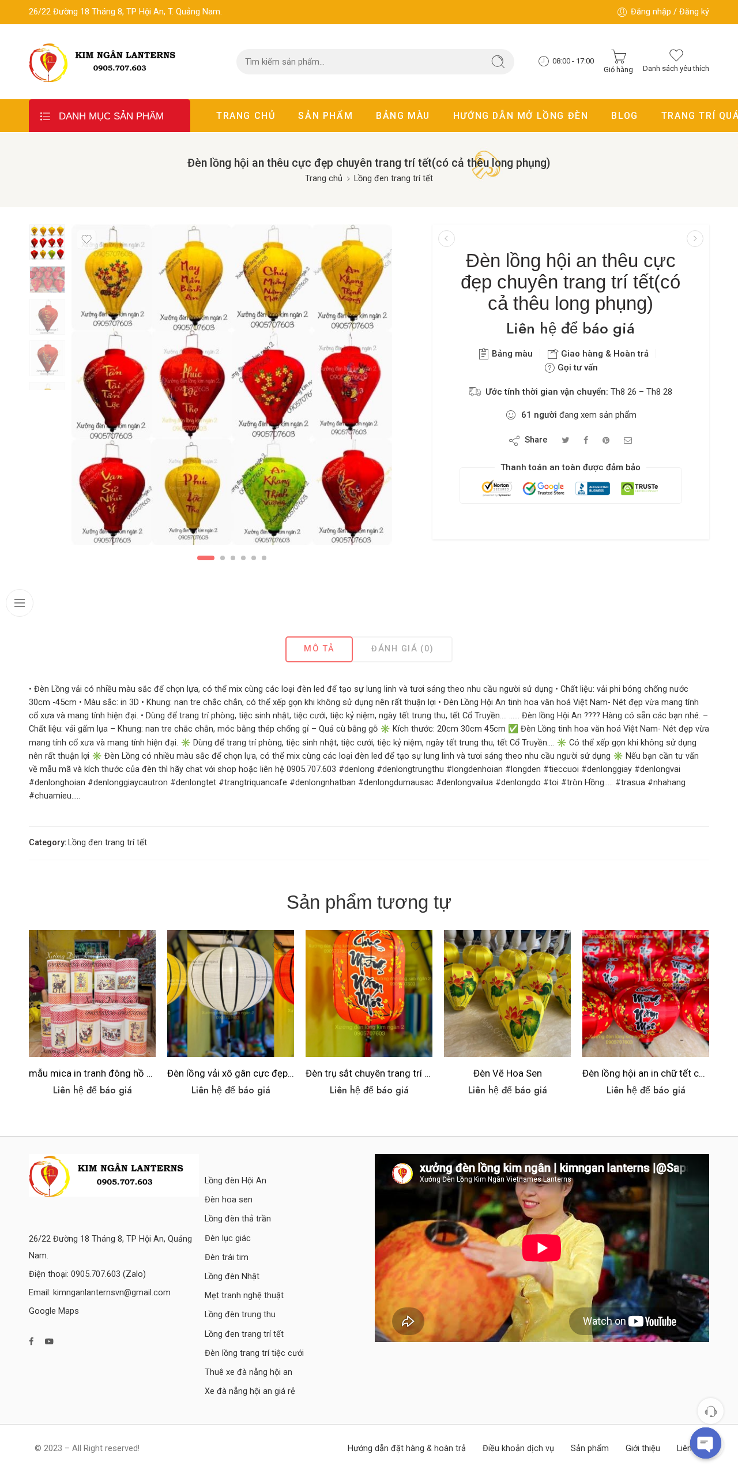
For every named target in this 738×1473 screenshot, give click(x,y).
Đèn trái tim (226, 1257)
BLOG (624, 115)
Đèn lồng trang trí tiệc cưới (254, 1353)
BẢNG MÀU (403, 115)
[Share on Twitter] (565, 440)
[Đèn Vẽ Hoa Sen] (507, 993)
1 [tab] (206, 558)
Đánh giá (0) (402, 649)
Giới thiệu (643, 1448)
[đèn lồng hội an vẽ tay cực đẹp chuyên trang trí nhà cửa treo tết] (446, 238)
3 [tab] (233, 558)
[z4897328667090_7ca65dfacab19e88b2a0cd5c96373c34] (47, 242)
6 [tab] (264, 558)
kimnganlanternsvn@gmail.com (112, 1293)
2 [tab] (222, 558)
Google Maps (54, 1311)
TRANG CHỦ (245, 115)
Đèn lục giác (228, 1238)
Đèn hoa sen (229, 1200)
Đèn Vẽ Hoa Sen (507, 1073)
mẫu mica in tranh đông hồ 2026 (92, 1073)
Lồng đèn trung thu (240, 1315)
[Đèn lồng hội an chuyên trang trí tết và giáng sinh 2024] (695, 238)
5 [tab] (253, 558)
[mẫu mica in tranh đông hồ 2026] (92, 993)
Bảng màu (511, 353)
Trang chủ (323, 178)
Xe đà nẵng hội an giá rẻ (250, 1391)
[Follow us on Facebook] (31, 1341)
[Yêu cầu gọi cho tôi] (711, 1411)
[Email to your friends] (628, 440)
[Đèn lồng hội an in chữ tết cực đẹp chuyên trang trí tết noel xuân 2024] (645, 993)
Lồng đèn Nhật (232, 1276)
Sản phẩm (590, 1448)
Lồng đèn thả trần (238, 1219)
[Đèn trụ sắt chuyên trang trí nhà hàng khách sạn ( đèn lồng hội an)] (369, 993)
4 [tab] (243, 558)
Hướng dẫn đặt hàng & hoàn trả (407, 1448)
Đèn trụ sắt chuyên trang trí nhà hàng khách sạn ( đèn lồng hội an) (369, 1073)
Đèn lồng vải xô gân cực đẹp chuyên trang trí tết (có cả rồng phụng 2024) (230, 1073)
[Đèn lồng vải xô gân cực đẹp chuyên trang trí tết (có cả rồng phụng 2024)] (230, 993)
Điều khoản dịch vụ (518, 1448)
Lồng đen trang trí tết (393, 178)
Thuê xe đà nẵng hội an (248, 1372)
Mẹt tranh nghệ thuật (244, 1295)
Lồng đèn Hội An (235, 1181)
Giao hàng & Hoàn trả (604, 353)
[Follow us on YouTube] (49, 1341)
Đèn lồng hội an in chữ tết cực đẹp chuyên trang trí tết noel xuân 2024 (645, 1073)
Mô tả (319, 649)
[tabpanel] (232, 387)
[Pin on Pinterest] (606, 440)
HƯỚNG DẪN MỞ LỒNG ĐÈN (521, 115)
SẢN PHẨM (325, 115)
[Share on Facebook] (585, 440)
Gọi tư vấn (576, 367)
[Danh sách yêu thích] (86, 239)
